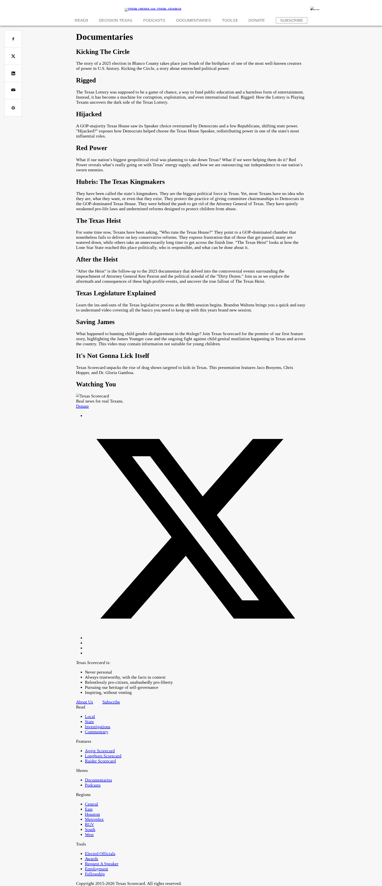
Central (91, 804)
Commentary (96, 731)
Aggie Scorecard (100, 750)
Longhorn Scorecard (103, 755)
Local (90, 716)
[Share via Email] (13, 90)
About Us (84, 701)
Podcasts (154, 20)
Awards (91, 858)
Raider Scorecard (100, 760)
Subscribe (291, 20)
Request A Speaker (101, 863)
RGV (89, 824)
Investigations (97, 726)
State (89, 721)
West (89, 834)
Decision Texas (115, 20)
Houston (92, 814)
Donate (256, 20)
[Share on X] (13, 56)
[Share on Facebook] (13, 38)
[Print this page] (13, 107)
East (89, 809)
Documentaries (193, 20)
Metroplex (94, 819)
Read (80, 20)
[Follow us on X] (195, 637)
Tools (228, 20)
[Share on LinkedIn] (13, 73)
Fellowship (95, 873)
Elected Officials (100, 853)
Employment (96, 868)
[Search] (314, 8)
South (90, 829)
